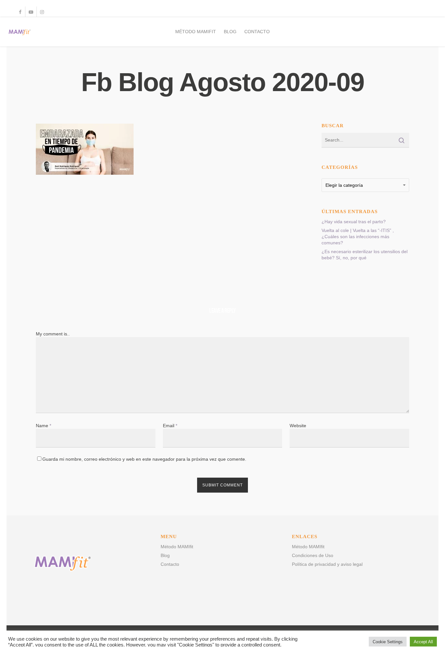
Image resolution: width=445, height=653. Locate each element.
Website (298, 425)
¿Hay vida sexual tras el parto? (354, 221)
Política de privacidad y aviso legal (327, 564)
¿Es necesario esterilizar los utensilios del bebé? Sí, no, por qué (365, 254)
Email (170, 425)
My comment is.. (53, 333)
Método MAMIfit (195, 31)
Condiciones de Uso (312, 555)
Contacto (257, 31)
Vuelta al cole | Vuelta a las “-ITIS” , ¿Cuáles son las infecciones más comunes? (358, 236)
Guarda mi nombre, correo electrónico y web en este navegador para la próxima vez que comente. (144, 459)
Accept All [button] (423, 641)
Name (43, 425)
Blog (230, 31)
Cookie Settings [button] (388, 641)
